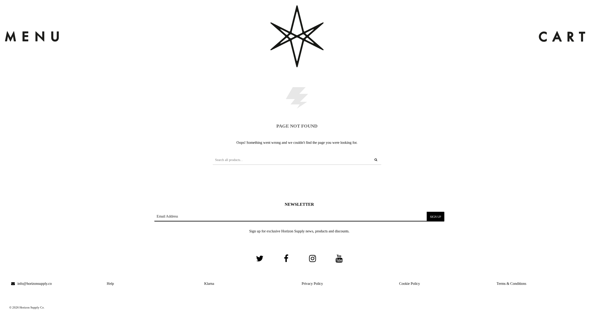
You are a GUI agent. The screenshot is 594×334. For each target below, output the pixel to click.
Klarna (209, 284)
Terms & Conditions (511, 284)
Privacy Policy (312, 284)
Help (110, 284)
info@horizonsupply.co (34, 284)
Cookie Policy (409, 284)
